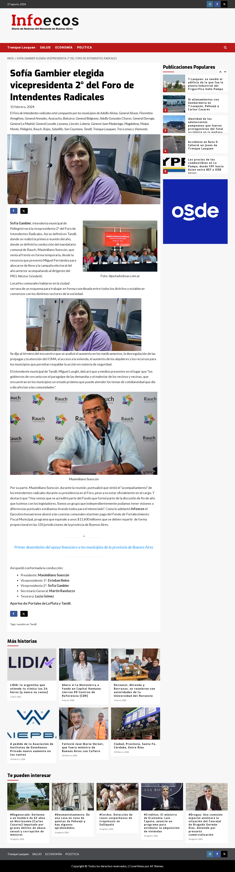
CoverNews (136, 866)
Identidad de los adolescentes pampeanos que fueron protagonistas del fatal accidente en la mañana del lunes (205, 127)
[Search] (225, 47)
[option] (195, 85)
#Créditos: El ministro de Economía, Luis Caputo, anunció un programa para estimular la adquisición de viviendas (162, 823)
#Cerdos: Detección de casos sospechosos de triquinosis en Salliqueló (116, 820)
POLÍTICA (84, 47)
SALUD (45, 47)
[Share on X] (24, 211)
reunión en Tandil (27, 624)
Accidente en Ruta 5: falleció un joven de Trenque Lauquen (203, 145)
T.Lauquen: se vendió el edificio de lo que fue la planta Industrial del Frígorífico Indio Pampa (205, 84)
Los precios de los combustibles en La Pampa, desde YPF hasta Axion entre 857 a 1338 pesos (206, 166)
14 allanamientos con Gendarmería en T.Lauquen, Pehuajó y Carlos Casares (203, 104)
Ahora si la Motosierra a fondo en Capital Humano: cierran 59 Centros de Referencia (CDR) (82, 690)
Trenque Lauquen (21, 47)
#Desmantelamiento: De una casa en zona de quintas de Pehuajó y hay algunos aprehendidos (72, 821)
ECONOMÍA (64, 47)
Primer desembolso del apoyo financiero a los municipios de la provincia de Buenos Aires (83, 547)
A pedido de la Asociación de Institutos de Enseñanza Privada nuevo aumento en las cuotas (31, 749)
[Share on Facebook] (13, 211)
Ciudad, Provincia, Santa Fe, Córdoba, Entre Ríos (135, 746)
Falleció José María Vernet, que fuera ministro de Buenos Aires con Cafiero (83, 747)
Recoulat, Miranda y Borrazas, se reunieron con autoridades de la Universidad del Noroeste (134, 690)
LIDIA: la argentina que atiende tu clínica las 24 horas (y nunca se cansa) (29, 688)
